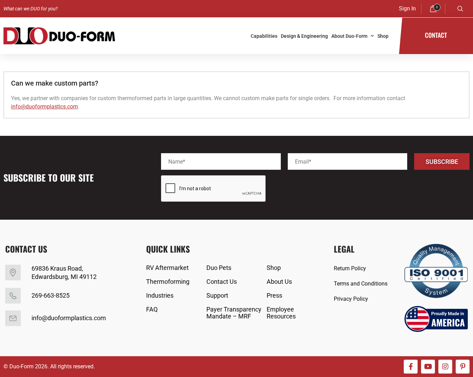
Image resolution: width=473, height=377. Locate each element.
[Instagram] (445, 367)
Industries (159, 295)
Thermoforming (167, 281)
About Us (279, 281)
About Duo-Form (349, 36)
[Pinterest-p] (463, 367)
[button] (460, 8)
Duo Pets (218, 267)
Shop (383, 36)
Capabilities (264, 36)
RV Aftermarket (167, 267)
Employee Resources (281, 313)
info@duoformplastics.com (44, 106)
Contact (436, 35)
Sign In (407, 8)
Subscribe (442, 161)
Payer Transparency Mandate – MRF (233, 313)
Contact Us (221, 281)
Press (274, 295)
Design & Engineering (304, 36)
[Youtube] (428, 367)
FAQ (152, 309)
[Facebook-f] (411, 367)
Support (217, 295)
